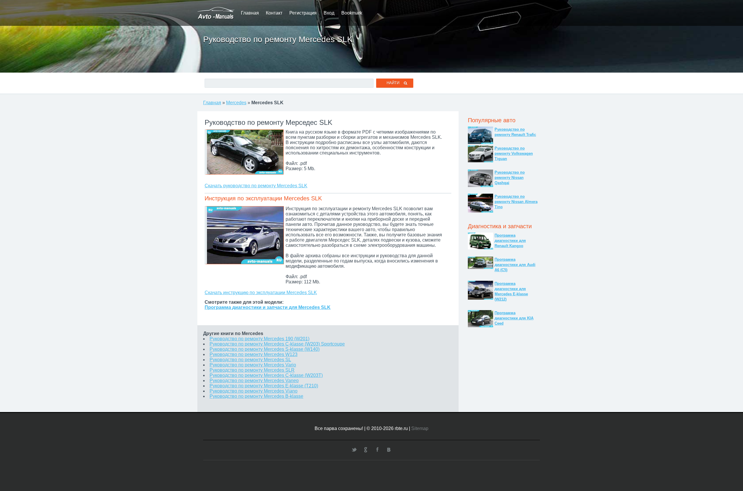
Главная (250, 12)
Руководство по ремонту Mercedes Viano (253, 391)
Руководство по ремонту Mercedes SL (250, 359)
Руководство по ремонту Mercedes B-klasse (256, 396)
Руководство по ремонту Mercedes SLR (252, 370)
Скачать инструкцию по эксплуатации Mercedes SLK (261, 292)
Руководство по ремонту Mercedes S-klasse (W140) (265, 349)
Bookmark (351, 12)
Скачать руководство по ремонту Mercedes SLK (256, 185)
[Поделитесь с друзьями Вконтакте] (389, 449)
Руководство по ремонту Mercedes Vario (253, 364)
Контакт (274, 12)
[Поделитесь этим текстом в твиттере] (354, 449)
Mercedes (236, 102)
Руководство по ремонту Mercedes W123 (253, 354)
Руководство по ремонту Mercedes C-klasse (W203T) (266, 375)
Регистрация (303, 12)
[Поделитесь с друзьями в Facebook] (377, 449)
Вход (329, 12)
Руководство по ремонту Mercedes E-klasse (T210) (264, 385)
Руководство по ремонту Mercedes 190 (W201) (259, 338)
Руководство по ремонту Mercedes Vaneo (254, 380)
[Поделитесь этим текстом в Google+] (366, 449)
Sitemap (419, 428)
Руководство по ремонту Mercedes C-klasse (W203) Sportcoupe (277, 343)
